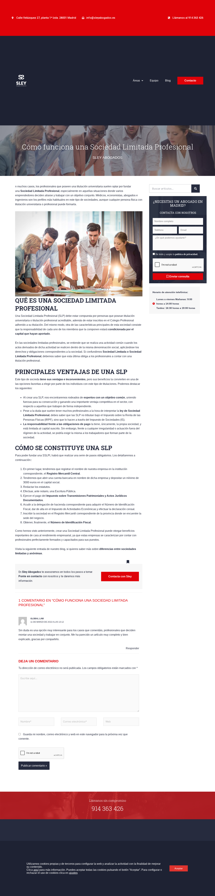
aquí (36, 869)
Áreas (136, 80)
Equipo (154, 80)
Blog (168, 80)
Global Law (37, 618)
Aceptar (179, 868)
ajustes (73, 872)
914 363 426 (107, 808)
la (185, 254)
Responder (132, 648)
